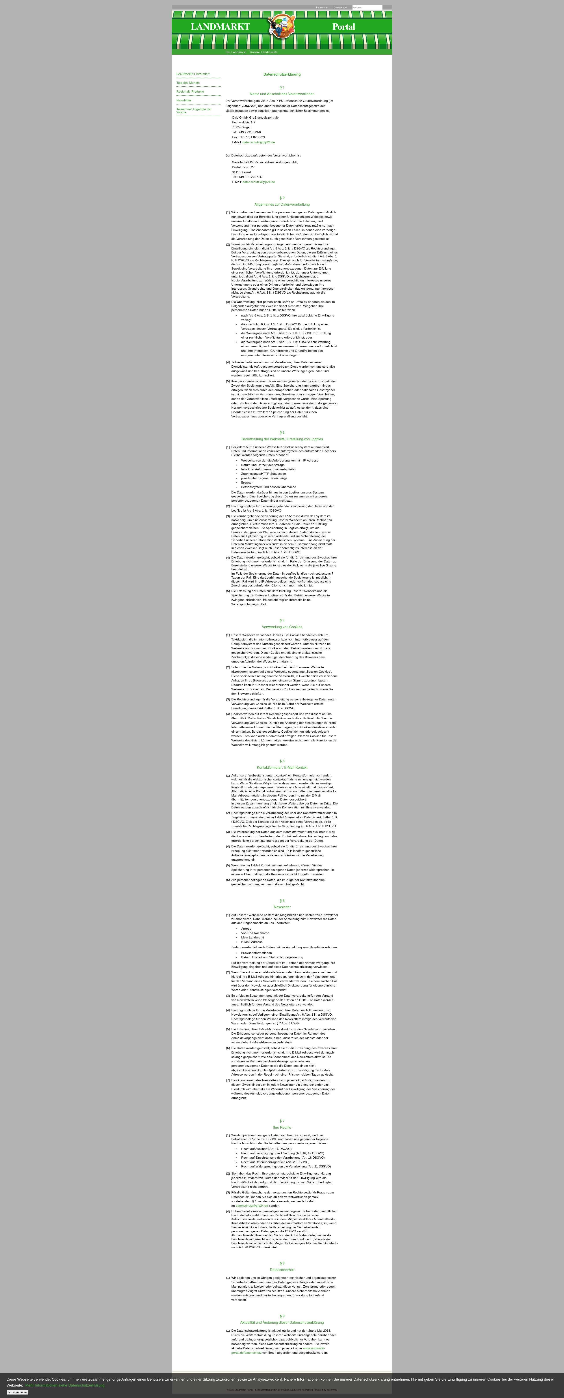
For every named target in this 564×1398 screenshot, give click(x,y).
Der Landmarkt (235, 52)
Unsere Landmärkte (264, 52)
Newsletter (183, 100)
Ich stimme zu (17, 1392)
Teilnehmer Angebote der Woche (194, 110)
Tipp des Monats (188, 82)
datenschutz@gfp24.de (259, 142)
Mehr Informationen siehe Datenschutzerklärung (64, 1385)
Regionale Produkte (190, 91)
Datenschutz (340, 7)
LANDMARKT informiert (193, 74)
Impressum (322, 7)
